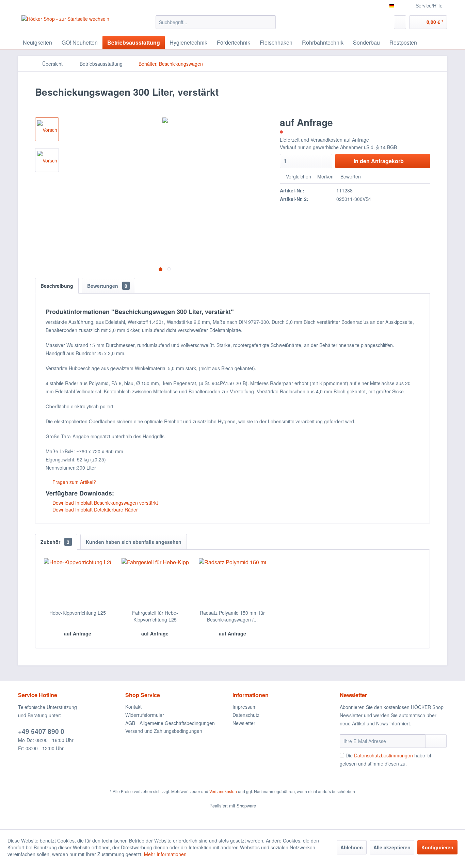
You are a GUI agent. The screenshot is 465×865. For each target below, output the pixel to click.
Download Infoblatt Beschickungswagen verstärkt (104, 502)
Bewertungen (107, 285)
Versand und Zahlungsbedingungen (163, 730)
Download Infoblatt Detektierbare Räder (94, 509)
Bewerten (350, 176)
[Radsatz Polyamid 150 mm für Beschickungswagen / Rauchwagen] (232, 582)
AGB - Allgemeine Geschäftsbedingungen (170, 723)
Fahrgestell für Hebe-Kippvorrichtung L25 (155, 616)
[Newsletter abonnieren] (436, 741)
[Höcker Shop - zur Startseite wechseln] (65, 23)
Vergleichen (298, 176)
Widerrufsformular (144, 714)
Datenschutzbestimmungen (383, 755)
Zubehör (55, 541)
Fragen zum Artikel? (73, 481)
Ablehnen (351, 847)
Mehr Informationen (165, 854)
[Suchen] (269, 22)
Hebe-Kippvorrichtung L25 (77, 612)
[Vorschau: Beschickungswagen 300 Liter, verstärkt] (47, 129)
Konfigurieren (437, 847)
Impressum (245, 706)
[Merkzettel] (400, 22)
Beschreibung (57, 285)
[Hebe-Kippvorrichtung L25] (77, 582)
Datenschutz (246, 714)
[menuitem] (216, 22)
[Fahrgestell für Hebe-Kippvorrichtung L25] (155, 582)
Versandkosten (223, 791)
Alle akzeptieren (392, 847)
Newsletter (244, 723)
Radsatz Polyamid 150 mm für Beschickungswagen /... (232, 616)
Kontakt (133, 706)
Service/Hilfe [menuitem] (429, 5)
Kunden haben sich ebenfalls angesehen (133, 541)
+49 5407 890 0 (41, 731)
